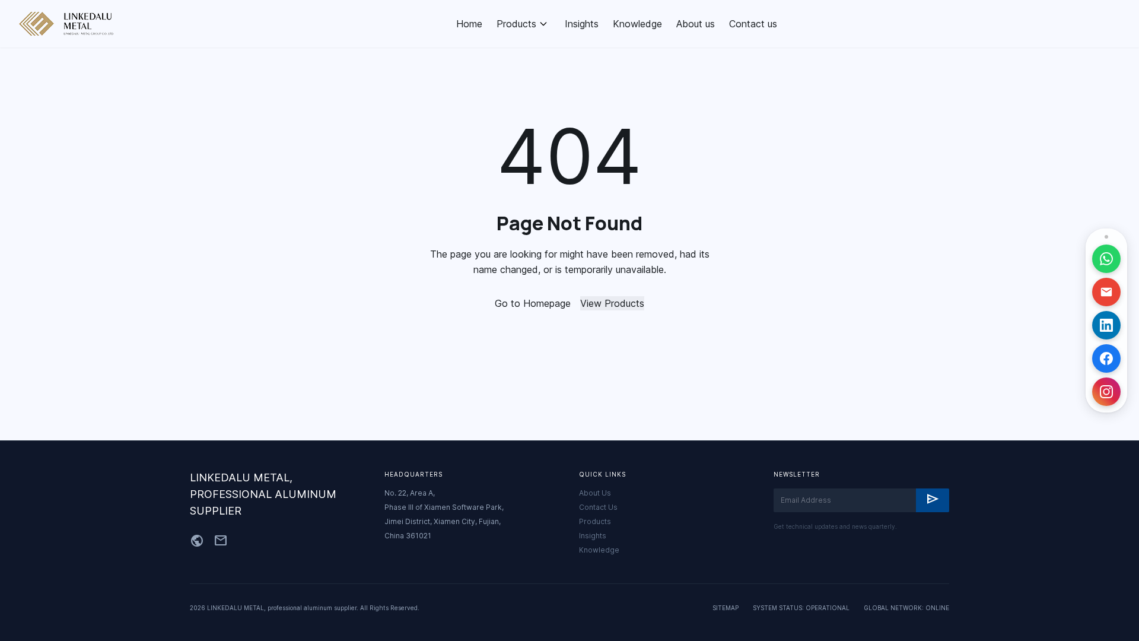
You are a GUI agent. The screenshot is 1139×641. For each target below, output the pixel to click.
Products (516, 24)
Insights (582, 24)
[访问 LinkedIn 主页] (1106, 325)
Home (469, 24)
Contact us (753, 24)
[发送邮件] (1106, 292)
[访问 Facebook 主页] (1106, 358)
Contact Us (598, 507)
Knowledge (637, 24)
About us (695, 24)
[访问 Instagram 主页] (1106, 391)
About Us (595, 492)
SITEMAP (725, 607)
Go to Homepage (533, 303)
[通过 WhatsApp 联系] (1106, 259)
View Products (612, 303)
